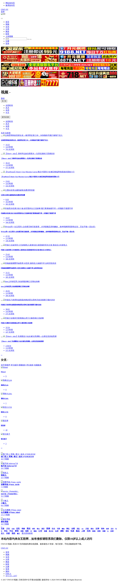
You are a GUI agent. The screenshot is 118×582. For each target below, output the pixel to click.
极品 (78, 531)
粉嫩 (45, 531)
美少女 (51, 531)
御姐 (35, 531)
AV (4, 9)
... (1, 355)
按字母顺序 (5, 365)
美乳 (33, 528)
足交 (112, 528)
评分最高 (14, 365)
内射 (8, 533)
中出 (11, 531)
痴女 (92, 528)
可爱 (58, 528)
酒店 (42, 528)
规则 (7, 571)
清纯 (67, 531)
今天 (7, 113)
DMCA (8, 574)
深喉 (22, 531)
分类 (7, 29)
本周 (7, 110)
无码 (88, 531)
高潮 (48, 528)
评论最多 (30, 365)
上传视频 (9, 36)
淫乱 (78, 528)
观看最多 (22, 365)
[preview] (2, 154)
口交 (40, 531)
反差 (112, 531)
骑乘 (27, 531)
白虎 (56, 531)
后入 (2, 533)
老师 (107, 528)
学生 (6, 531)
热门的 (4, 101)
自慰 (73, 528)
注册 (7, 41)
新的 (3, 98)
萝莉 (17, 531)
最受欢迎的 (5, 117)
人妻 (83, 531)
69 (31, 531)
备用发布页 (10, 5)
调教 (62, 531)
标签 (7, 34)
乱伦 (53, 528)
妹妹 (94, 531)
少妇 (87, 528)
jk (108, 531)
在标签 (8, 133)
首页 (7, 22)
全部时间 (9, 105)
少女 (8, 528)
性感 (72, 531)
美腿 (103, 531)
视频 (7, 24)
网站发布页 (10, 3)
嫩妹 (63, 528)
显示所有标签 (27, 533)
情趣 (23, 528)
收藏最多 (37, 365)
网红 (68, 528)
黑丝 (28, 528)
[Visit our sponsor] (30, 53)
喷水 (38, 528)
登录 (3, 12)
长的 (3, 133)
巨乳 (18, 528)
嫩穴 (18, 533)
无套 (2, 528)
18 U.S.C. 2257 (11, 576)
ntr (83, 528)
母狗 (102, 528)
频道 (7, 31)
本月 (7, 108)
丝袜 (99, 531)
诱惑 (13, 533)
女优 (7, 27)
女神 (97, 528)
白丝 (13, 528)
